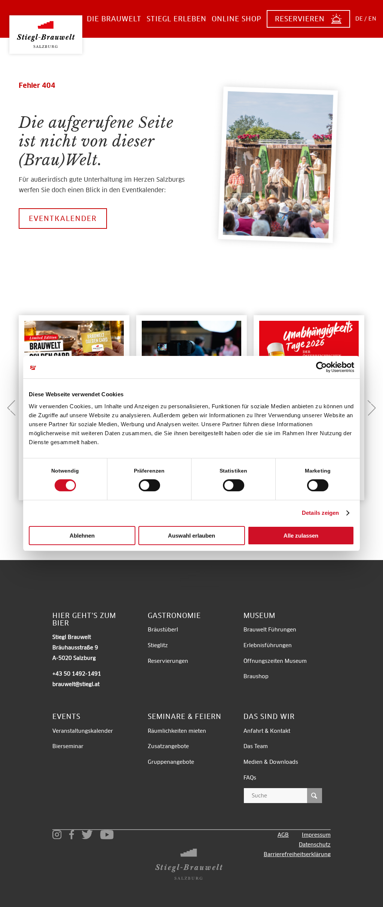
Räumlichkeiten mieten (178, 731)
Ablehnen (82, 535)
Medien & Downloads (270, 762)
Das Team (255, 746)
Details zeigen (320, 513)
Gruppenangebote (171, 762)
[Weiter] (372, 408)
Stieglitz (158, 645)
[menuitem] (114, 19)
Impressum (316, 834)
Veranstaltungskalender (82, 731)
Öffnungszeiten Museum (275, 661)
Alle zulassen (301, 535)
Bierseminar (67, 746)
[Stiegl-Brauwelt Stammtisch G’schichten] (191, 351)
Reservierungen (168, 661)
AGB (283, 834)
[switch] (149, 485)
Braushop (256, 676)
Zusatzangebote (168, 746)
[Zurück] (11, 408)
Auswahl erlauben (191, 535)
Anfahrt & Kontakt (266, 731)
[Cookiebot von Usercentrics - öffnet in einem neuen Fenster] (321, 367)
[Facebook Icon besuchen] (71, 834)
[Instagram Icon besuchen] (57, 834)
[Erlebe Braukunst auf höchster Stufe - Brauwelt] (46, 28)
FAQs (249, 777)
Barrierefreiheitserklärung (297, 854)
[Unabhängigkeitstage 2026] (309, 351)
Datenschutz (315, 844)
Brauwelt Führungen (269, 629)
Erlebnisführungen (267, 645)
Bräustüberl (163, 629)
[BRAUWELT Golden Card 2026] (74, 351)
